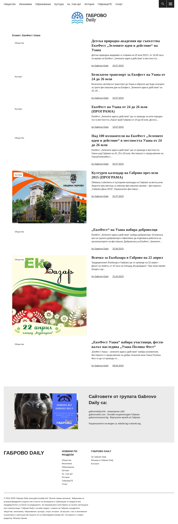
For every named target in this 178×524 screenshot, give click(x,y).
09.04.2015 (118, 366)
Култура (59, 4)
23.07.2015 (118, 66)
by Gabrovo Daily (100, 66)
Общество (10, 4)
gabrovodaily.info (97, 411)
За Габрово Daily (98, 457)
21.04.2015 (118, 276)
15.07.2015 (118, 127)
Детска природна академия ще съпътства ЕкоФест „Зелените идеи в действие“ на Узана (126, 45)
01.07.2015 (118, 196)
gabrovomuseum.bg (98, 417)
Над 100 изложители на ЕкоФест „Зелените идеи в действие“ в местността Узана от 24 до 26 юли (127, 140)
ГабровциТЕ (105, 4)
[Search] (162, 4)
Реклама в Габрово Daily (102, 460)
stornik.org (135, 423)
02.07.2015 (118, 164)
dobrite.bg (123, 423)
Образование (43, 4)
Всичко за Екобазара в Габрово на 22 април (127, 258)
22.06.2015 (118, 249)
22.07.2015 (118, 98)
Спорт (119, 4)
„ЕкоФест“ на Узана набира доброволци (124, 230)
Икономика (25, 4)
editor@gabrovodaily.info (53, 515)
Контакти (95, 464)
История (89, 4)
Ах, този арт (74, 4)
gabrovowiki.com (97, 414)
